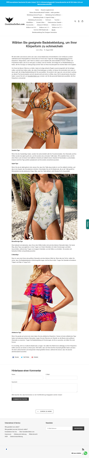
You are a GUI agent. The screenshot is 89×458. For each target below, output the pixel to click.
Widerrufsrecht (33, 434)
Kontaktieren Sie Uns (11, 431)
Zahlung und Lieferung (20, 434)
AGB (6, 436)
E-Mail (47, 374)
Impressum (8, 434)
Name (13, 374)
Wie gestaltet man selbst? (12, 427)
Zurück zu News (46, 411)
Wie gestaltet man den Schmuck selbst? (16, 429)
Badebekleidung (63, 58)
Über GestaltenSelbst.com (26, 431)
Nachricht (14, 382)
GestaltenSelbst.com (34, 76)
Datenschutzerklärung (16, 436)
